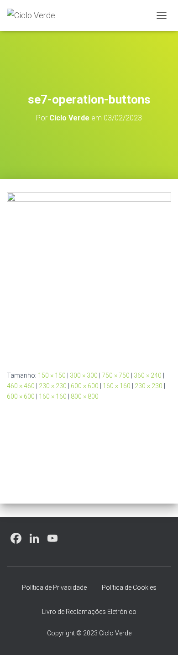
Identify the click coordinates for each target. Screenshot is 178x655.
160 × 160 (117, 386)
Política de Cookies (129, 587)
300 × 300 (84, 375)
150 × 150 (52, 375)
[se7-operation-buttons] (89, 274)
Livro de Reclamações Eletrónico (89, 611)
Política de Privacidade (54, 587)
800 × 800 (85, 396)
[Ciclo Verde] (34, 15)
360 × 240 (148, 375)
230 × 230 (53, 386)
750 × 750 (116, 375)
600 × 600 (85, 386)
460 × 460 (21, 386)
